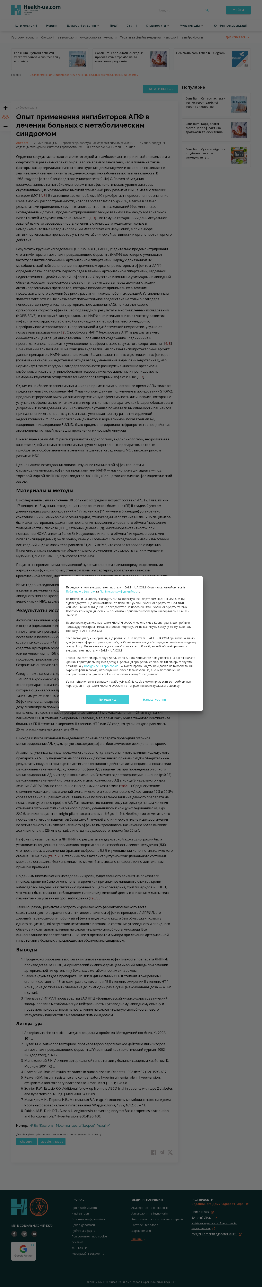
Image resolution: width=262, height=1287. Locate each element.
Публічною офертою (80, 591)
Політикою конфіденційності (119, 591)
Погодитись (107, 699)
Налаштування (154, 699)
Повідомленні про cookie (101, 666)
